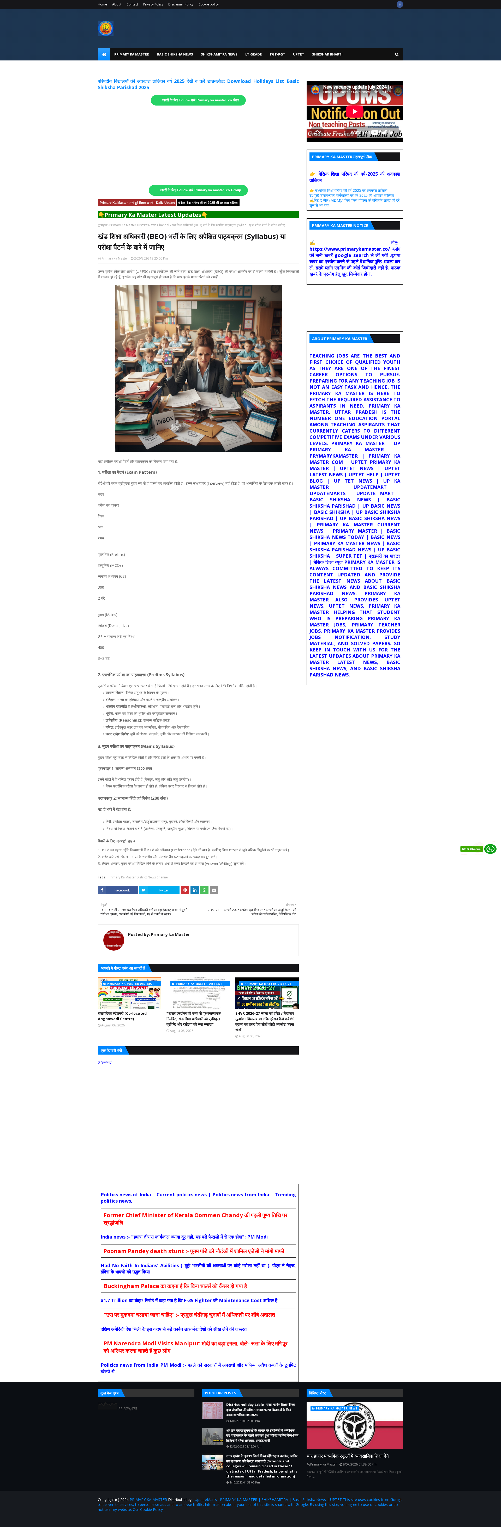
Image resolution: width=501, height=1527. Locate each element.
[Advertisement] (198, 145)
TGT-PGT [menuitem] (277, 54)
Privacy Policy (153, 4)
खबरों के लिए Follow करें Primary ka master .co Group (200, 190)
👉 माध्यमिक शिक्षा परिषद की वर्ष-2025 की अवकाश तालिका (348, 190)
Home (102, 4)
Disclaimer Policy (180, 4)
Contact (132, 4)
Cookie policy (209, 4)
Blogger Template (159, 1520)
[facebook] (400, 4)
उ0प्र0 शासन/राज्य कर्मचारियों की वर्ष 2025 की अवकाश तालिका (351, 195)
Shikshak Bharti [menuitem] (327, 54)
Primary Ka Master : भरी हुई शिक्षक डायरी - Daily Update (137, 203)
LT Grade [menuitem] (253, 54)
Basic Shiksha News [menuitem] (175, 54)
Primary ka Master (115, 258)
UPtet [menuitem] (298, 54)
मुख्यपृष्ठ (102, 225)
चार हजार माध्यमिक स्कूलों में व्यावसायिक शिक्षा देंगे (348, 1456)
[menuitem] (104, 54)
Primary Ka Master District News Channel (139, 225)
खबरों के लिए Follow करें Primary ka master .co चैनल (200, 100)
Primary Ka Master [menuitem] (131, 54)
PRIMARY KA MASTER (148, 1499)
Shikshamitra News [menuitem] (219, 54)
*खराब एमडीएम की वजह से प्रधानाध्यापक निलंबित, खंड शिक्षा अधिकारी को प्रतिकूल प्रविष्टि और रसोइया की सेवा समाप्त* (193, 1019)
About (116, 4)
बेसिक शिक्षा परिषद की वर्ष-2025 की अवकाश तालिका (208, 203)
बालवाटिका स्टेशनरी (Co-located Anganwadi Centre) (122, 1016)
